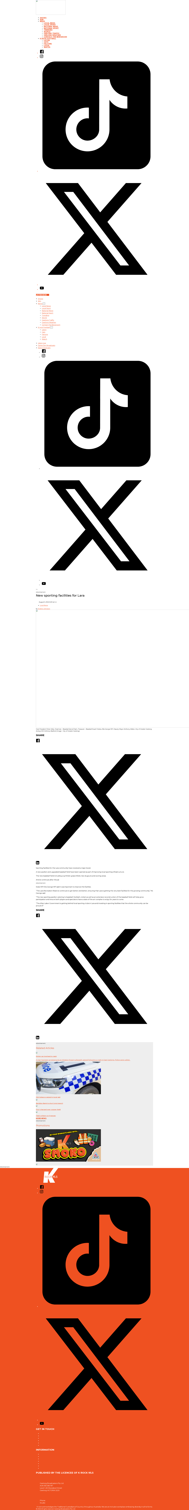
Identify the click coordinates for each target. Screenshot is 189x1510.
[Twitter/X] (96, 285)
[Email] (41, 864)
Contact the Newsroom (55, 37)
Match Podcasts (44, 348)
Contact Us (44, 1434)
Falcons (48, 44)
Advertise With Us (47, 1436)
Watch (47, 47)
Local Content (45, 1464)
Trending (48, 30)
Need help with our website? (51, 1443)
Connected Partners (48, 1466)
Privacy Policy (45, 1454)
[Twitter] (94, 859)
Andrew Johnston (44, 609)
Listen (47, 40)
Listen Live (42, 343)
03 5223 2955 (51, 1503)
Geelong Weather (52, 35)
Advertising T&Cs (46, 1459)
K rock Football (48, 38)
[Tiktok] (96, 171)
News (42, 21)
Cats (46, 42)
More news (41, 1118)
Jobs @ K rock (45, 1438)
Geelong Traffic (51, 33)
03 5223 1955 (51, 1500)
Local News (49, 23)
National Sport (51, 28)
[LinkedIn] (37, 864)
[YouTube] (42, 289)
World (47, 32)
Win (41, 20)
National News (51, 26)
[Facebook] (42, 53)
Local (47, 45)
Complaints (44, 1445)
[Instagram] (41, 58)
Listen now (41, 295)
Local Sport (50, 25)
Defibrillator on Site (48, 1468)
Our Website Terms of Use (50, 1461)
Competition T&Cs (47, 1456)
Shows (43, 18)
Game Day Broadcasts (46, 345)
